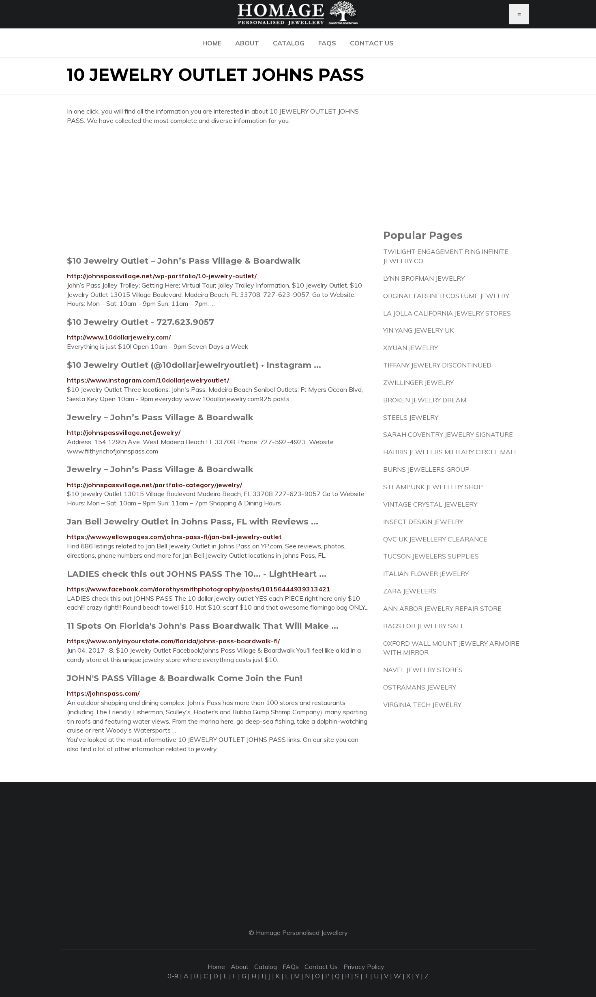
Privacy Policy (363, 967)
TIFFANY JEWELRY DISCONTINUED (437, 365)
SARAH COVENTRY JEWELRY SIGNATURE (448, 434)
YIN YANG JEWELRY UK (418, 330)
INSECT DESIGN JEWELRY (423, 522)
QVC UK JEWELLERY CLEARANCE (435, 539)
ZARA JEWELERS (410, 591)
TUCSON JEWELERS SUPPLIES (431, 556)
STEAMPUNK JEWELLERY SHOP (433, 487)
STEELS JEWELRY (410, 417)
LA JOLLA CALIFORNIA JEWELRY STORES (447, 313)
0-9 (172, 976)
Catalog (288, 43)
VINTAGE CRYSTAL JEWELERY (430, 504)
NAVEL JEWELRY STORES (423, 670)
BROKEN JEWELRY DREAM (424, 400)
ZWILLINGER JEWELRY (418, 382)
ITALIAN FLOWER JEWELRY (426, 573)
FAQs (327, 43)
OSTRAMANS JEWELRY (419, 687)
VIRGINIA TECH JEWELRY (422, 704)
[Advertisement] (219, 190)
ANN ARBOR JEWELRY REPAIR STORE (442, 608)
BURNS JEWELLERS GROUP (426, 469)
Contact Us (372, 43)
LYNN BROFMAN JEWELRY (424, 278)
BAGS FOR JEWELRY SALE (424, 626)
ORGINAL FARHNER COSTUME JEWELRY (446, 296)
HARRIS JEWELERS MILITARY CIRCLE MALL (450, 452)
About (247, 43)
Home (211, 43)
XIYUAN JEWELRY (410, 348)
